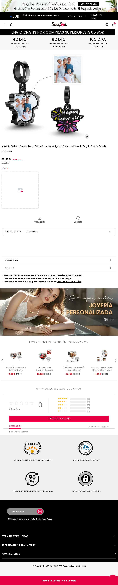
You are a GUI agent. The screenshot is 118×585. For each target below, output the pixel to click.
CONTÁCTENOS (75, 16)
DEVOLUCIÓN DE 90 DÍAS (69, 281)
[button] (5, 25)
